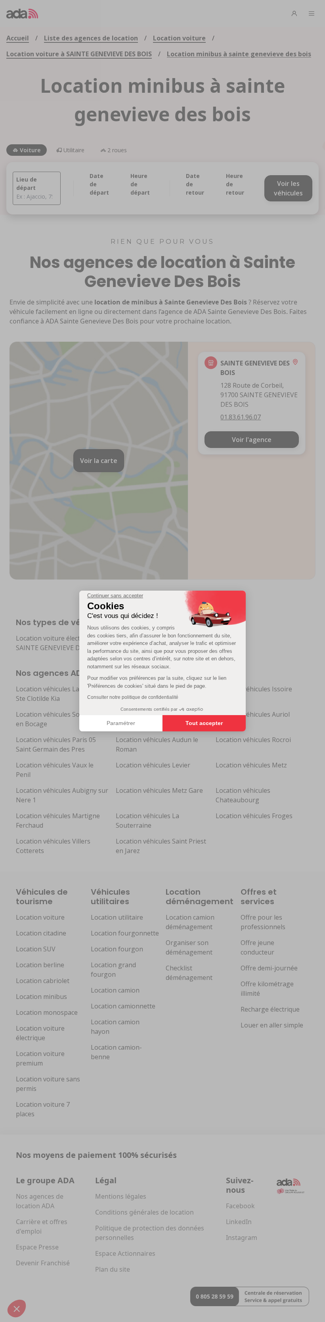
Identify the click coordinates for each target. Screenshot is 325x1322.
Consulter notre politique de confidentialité (132, 697)
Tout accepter (204, 723)
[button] (16, 1308)
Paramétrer (121, 723)
